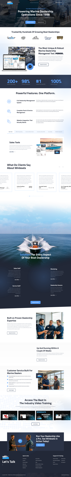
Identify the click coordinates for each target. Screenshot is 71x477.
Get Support (63, 462)
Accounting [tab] (50, 131)
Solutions (24, 467)
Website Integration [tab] (58, 131)
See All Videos (35, 424)
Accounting (37, 458)
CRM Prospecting (38, 460)
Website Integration (39, 467)
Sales (36, 462)
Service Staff (25, 465)
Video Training (55, 458)
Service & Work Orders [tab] (30, 131)
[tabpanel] (35, 147)
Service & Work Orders (39, 464)
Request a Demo (40, 444)
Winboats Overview (41, 22)
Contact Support (11, 390)
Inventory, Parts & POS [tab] (41, 131)
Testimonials (63, 458)
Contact (49, 2)
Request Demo (55, 464)
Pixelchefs (67, 474)
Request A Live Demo (59, 2)
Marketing (24, 458)
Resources (24, 464)
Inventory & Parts (38, 465)
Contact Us (63, 460)
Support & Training (43, 2)
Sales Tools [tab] (10, 131)
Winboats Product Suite (34, 2)
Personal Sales (25, 462)
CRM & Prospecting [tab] (19, 131)
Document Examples (56, 460)
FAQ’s (54, 462)
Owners (24, 460)
